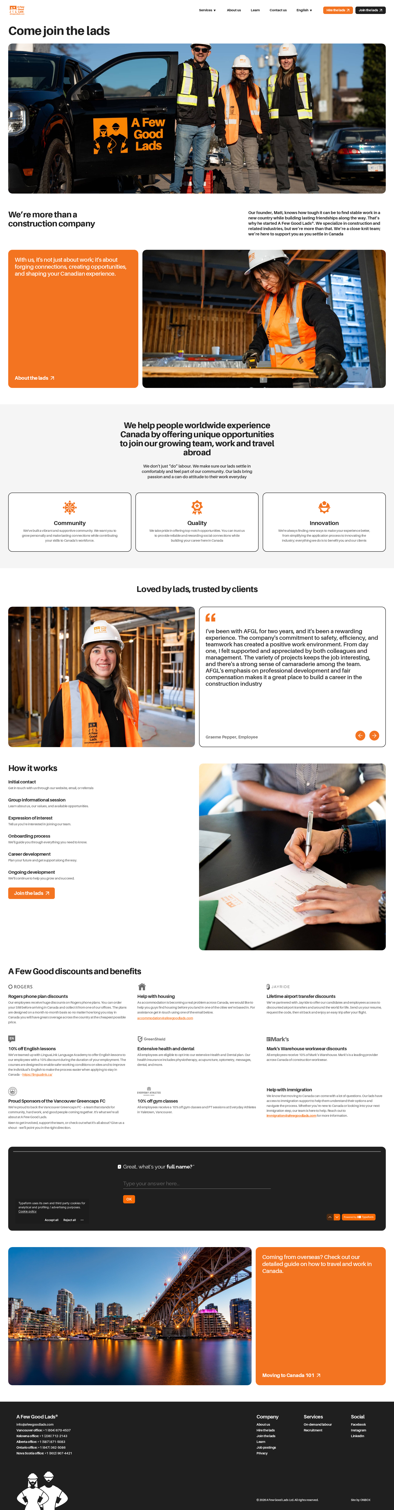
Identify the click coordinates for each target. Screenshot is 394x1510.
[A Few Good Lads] (17, 10)
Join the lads (368, 10)
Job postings (266, 1447)
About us (234, 10)
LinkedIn (357, 1436)
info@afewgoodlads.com (34, 1424)
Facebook (358, 1424)
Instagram (358, 1430)
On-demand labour (318, 1424)
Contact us (278, 10)
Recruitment (313, 1430)
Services (205, 10)
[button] (360, 736)
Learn (255, 10)
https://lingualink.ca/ (37, 1075)
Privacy (262, 1453)
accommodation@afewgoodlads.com (165, 1018)
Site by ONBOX (360, 1500)
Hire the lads (335, 10)
